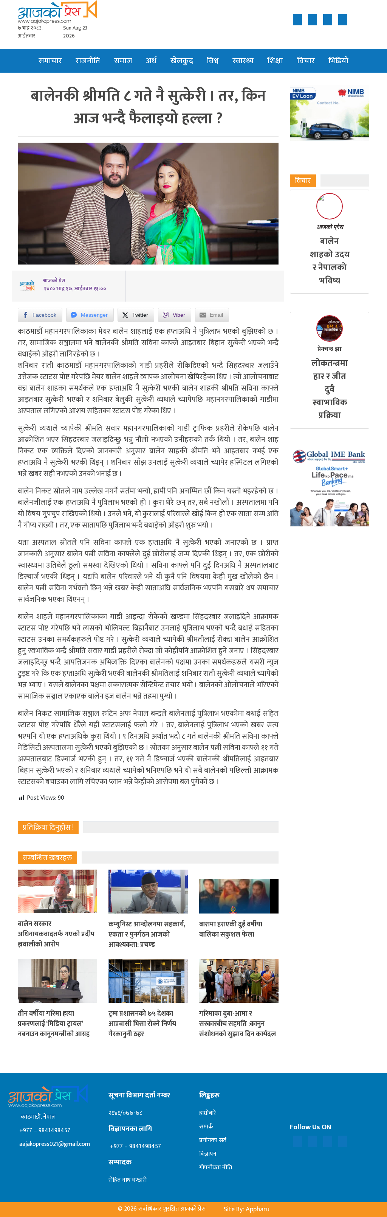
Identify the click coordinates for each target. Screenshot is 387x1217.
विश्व (212, 60)
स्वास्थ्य (243, 60)
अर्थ (151, 60)
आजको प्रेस (329, 227)
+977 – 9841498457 (44, 1130)
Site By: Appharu (246, 1209)
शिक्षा (275, 60)
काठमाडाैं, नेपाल (37, 1117)
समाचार (50, 60)
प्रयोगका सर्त (212, 1140)
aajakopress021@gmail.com (54, 1144)
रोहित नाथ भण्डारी (127, 1180)
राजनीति (88, 60)
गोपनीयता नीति (215, 1168)
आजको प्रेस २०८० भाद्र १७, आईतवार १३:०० (74, 284)
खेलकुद (181, 60)
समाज (123, 60)
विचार (306, 60)
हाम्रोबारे (207, 1113)
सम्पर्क (206, 1127)
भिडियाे (338, 60)
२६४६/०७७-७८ (125, 1113)
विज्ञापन (208, 1154)
